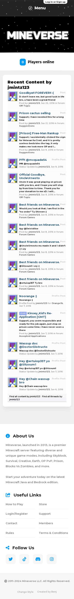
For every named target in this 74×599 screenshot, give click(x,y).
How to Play (14, 504)
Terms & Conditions (53, 533)
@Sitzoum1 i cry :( (29, 266)
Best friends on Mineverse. (39, 204)
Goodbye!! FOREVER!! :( (36, 93)
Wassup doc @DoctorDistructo (33, 345)
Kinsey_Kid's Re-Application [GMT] (35, 315)
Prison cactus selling (34, 113)
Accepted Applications (32, 336)
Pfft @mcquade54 (33, 160)
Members (46, 523)
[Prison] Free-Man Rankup (39, 133)
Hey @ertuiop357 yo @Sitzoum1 (34, 362)
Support (45, 513)
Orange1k (57, 303)
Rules (10, 533)
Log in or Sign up (55, 2)
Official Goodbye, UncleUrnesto (32, 176)
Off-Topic (24, 105)
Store (43, 504)
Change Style (25, 591)
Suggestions (27, 126)
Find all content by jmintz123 (24, 396)
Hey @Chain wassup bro (33, 386)
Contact (11, 523)
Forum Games (27, 217)
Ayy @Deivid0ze (28, 228)
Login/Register (17, 513)
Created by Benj (47, 591)
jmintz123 (34, 103)
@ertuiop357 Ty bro (30, 283)
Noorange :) (28, 296)
